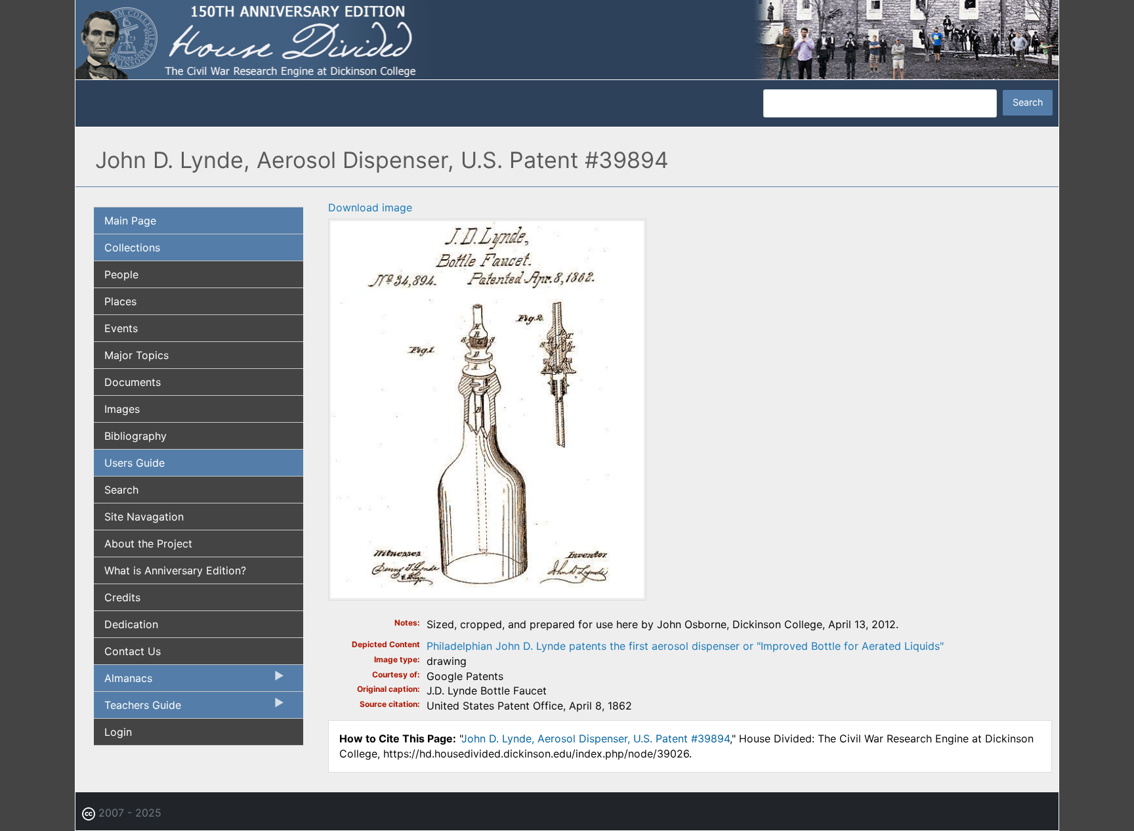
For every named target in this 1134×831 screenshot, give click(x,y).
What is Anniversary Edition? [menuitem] (175, 570)
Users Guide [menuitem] (134, 462)
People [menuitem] (121, 274)
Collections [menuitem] (132, 247)
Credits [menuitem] (122, 597)
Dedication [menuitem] (131, 624)
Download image (370, 207)
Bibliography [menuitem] (135, 435)
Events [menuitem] (121, 328)
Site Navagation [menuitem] (144, 516)
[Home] (567, 38)
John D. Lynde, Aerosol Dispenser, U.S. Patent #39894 (595, 738)
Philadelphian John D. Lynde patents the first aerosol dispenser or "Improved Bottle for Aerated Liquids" (685, 645)
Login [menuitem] (118, 731)
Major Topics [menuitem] (136, 355)
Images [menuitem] (122, 408)
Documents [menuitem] (132, 382)
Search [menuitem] (121, 489)
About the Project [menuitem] (148, 543)
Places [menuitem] (120, 301)
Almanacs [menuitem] (123, 681)
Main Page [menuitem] (130, 220)
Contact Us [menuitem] (132, 651)
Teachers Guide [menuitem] (137, 708)
